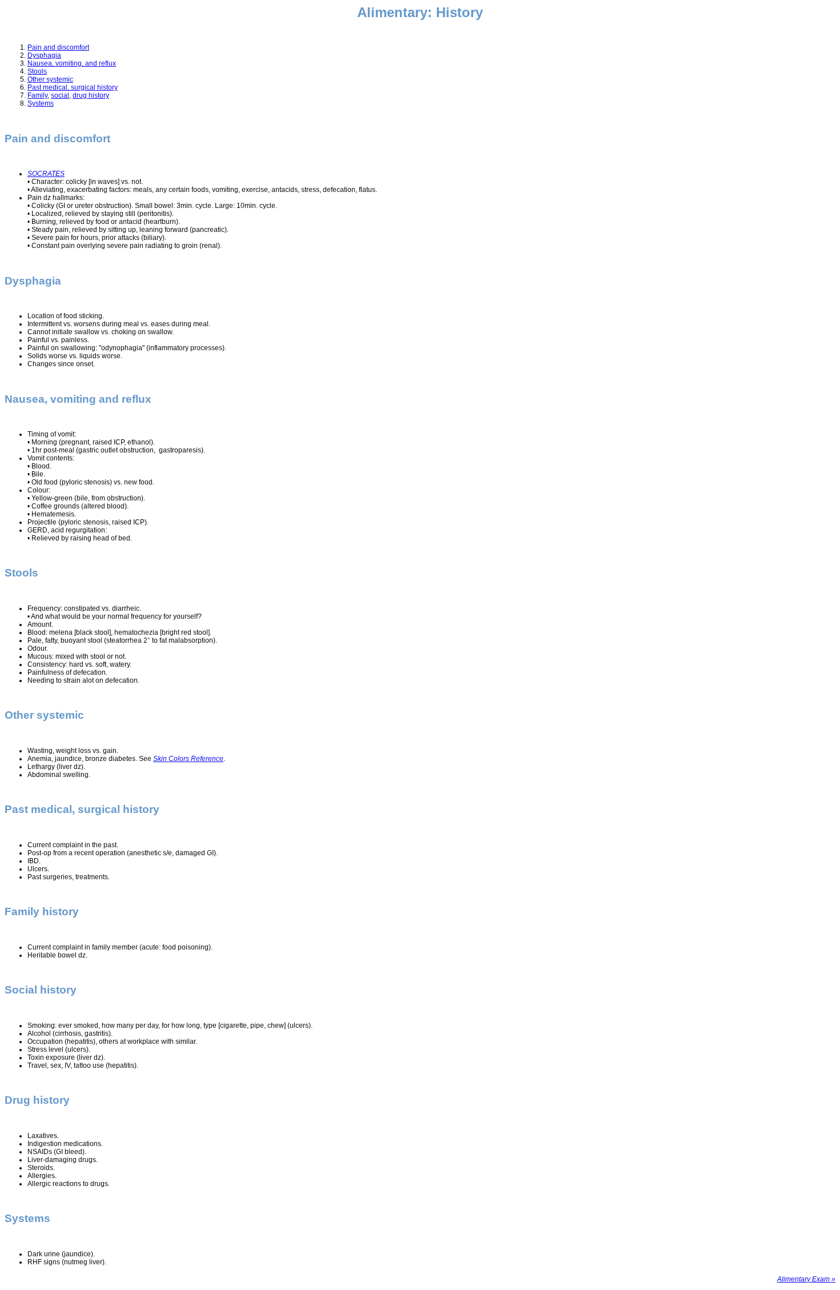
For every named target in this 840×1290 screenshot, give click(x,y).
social (60, 95)
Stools (37, 71)
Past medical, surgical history (72, 87)
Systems (40, 103)
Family (37, 95)
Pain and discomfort (58, 47)
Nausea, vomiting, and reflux (71, 63)
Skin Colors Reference (188, 759)
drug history (91, 95)
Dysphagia (44, 55)
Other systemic (50, 79)
